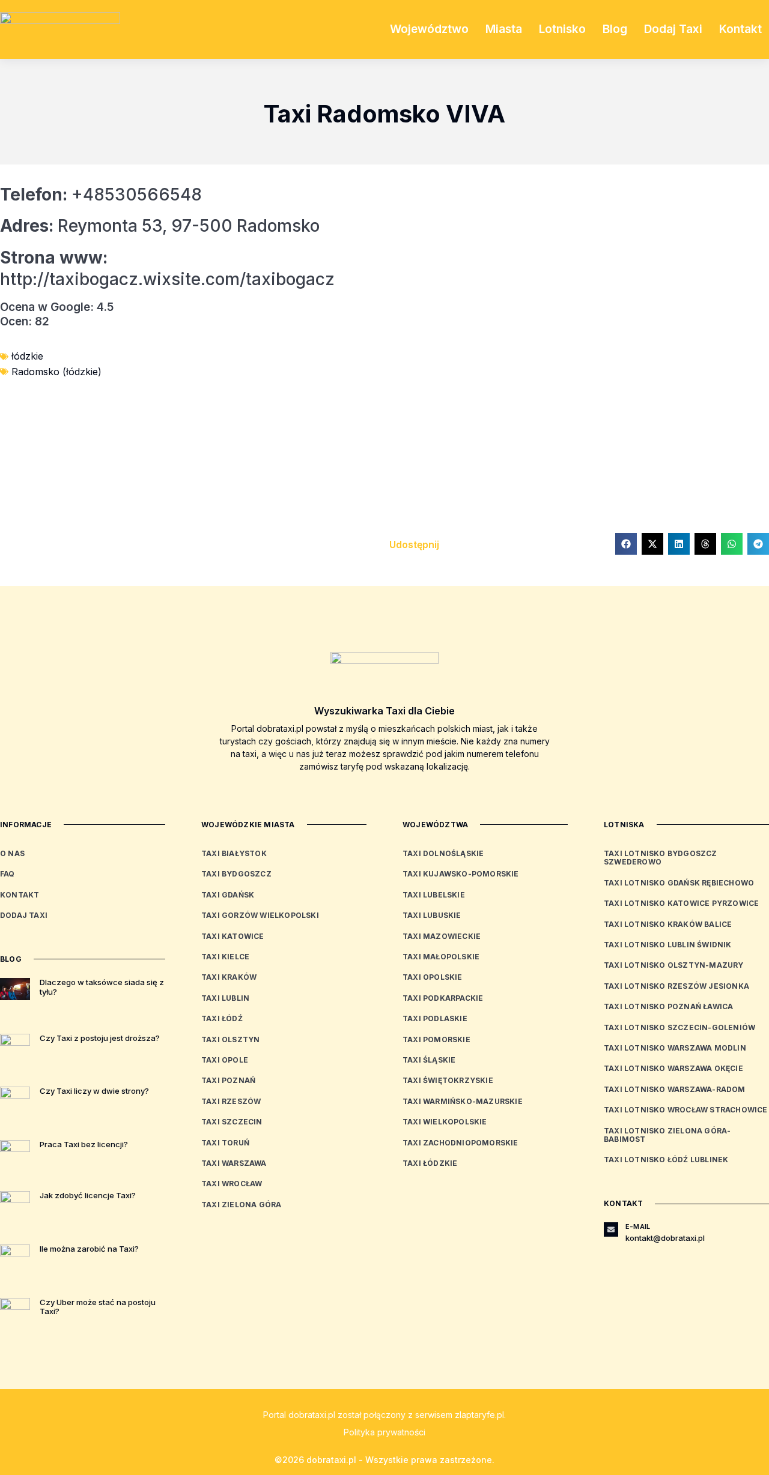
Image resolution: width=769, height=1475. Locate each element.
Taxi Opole (224, 1059)
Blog (615, 29)
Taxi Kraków (229, 977)
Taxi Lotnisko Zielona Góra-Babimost (667, 1135)
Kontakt (740, 29)
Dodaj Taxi (673, 29)
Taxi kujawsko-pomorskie (461, 873)
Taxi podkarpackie (443, 998)
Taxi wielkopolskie (445, 1121)
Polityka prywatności (384, 1432)
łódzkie (27, 356)
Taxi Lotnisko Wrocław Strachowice (686, 1109)
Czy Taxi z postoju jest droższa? (100, 1038)
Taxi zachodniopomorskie (460, 1142)
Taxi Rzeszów (231, 1101)
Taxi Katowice (232, 936)
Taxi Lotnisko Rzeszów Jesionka (676, 986)
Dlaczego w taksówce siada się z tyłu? (102, 987)
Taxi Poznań (228, 1080)
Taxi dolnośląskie (443, 853)
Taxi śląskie (429, 1059)
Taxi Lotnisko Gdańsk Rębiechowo (679, 882)
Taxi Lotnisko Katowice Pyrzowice (681, 903)
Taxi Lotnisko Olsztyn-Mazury (674, 965)
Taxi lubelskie (434, 894)
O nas (12, 853)
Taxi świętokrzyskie (448, 1080)
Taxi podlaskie (435, 1018)
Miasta (503, 29)
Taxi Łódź (222, 1018)
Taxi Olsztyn (230, 1039)
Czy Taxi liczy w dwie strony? (94, 1091)
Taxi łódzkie (430, 1163)
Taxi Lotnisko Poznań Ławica (668, 1006)
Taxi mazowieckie (442, 936)
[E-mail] (611, 1229)
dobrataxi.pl (311, 1415)
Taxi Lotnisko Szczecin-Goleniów (679, 1027)
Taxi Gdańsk (227, 894)
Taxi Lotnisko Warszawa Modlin (675, 1047)
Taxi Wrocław (231, 1183)
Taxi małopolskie (441, 956)
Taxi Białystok (234, 853)
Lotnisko (562, 29)
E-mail (637, 1226)
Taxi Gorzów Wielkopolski (260, 915)
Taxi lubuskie (432, 915)
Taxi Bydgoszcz (236, 873)
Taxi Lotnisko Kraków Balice (668, 924)
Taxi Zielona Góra (241, 1204)
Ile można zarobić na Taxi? (89, 1248)
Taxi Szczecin (232, 1121)
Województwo (429, 29)
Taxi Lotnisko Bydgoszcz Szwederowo (660, 857)
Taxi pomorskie (436, 1039)
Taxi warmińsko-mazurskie (463, 1101)
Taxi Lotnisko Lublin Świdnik (668, 944)
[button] (626, 544)
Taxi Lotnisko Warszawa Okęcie (673, 1068)
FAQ (7, 873)
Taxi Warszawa (234, 1163)
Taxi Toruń (225, 1142)
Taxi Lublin (225, 998)
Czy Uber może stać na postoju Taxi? (98, 1307)
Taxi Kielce (225, 956)
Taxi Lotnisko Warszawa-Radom (675, 1089)
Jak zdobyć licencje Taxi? (88, 1195)
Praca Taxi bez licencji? (84, 1144)
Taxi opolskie (433, 977)
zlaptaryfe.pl (479, 1415)
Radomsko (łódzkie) (56, 372)
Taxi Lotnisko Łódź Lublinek (666, 1159)
